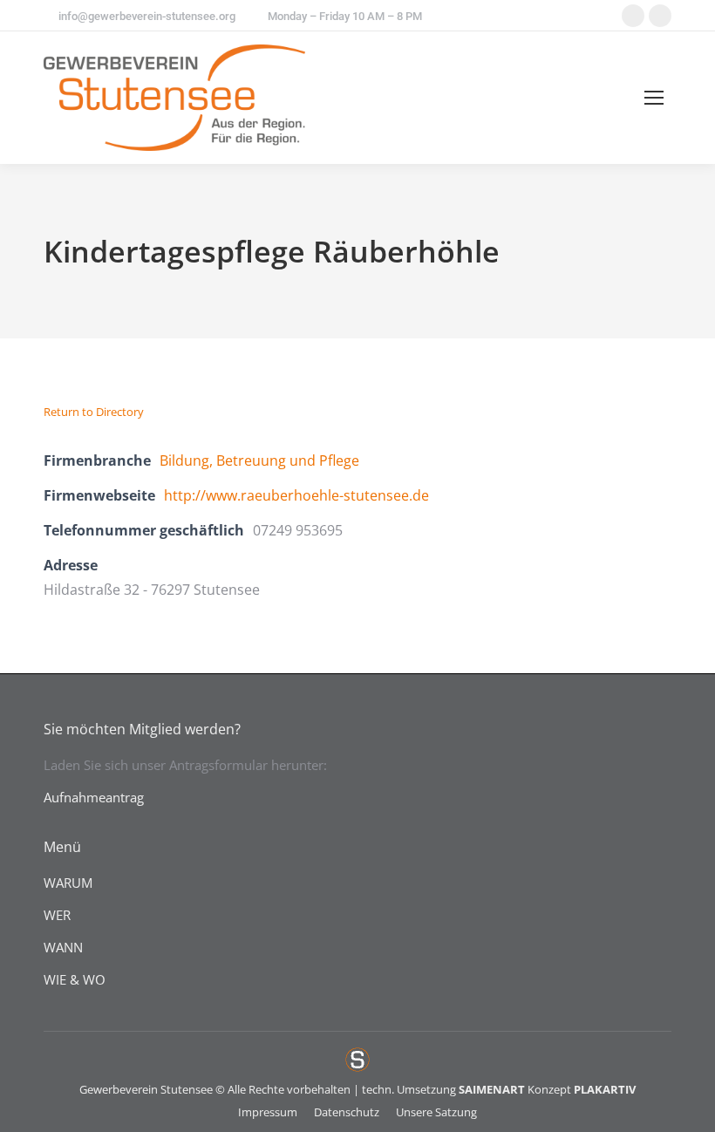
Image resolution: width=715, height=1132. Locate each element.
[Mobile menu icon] (654, 97)
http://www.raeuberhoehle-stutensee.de (296, 495)
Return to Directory (94, 411)
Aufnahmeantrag (94, 797)
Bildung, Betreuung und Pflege (259, 460)
